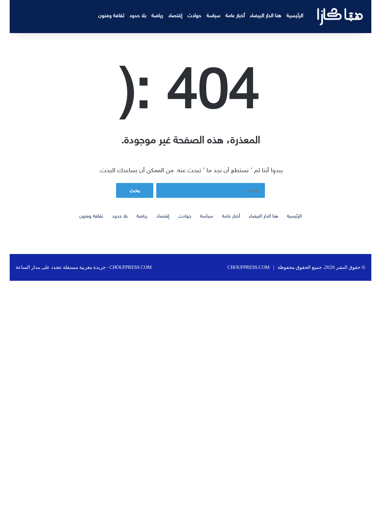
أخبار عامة (235, 16)
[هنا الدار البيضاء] (340, 16)
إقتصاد (175, 16)
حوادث (194, 16)
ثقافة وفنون (111, 16)
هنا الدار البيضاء (265, 16)
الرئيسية (294, 16)
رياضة (157, 16)
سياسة (213, 16)
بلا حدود (137, 16)
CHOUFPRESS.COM (248, 267)
